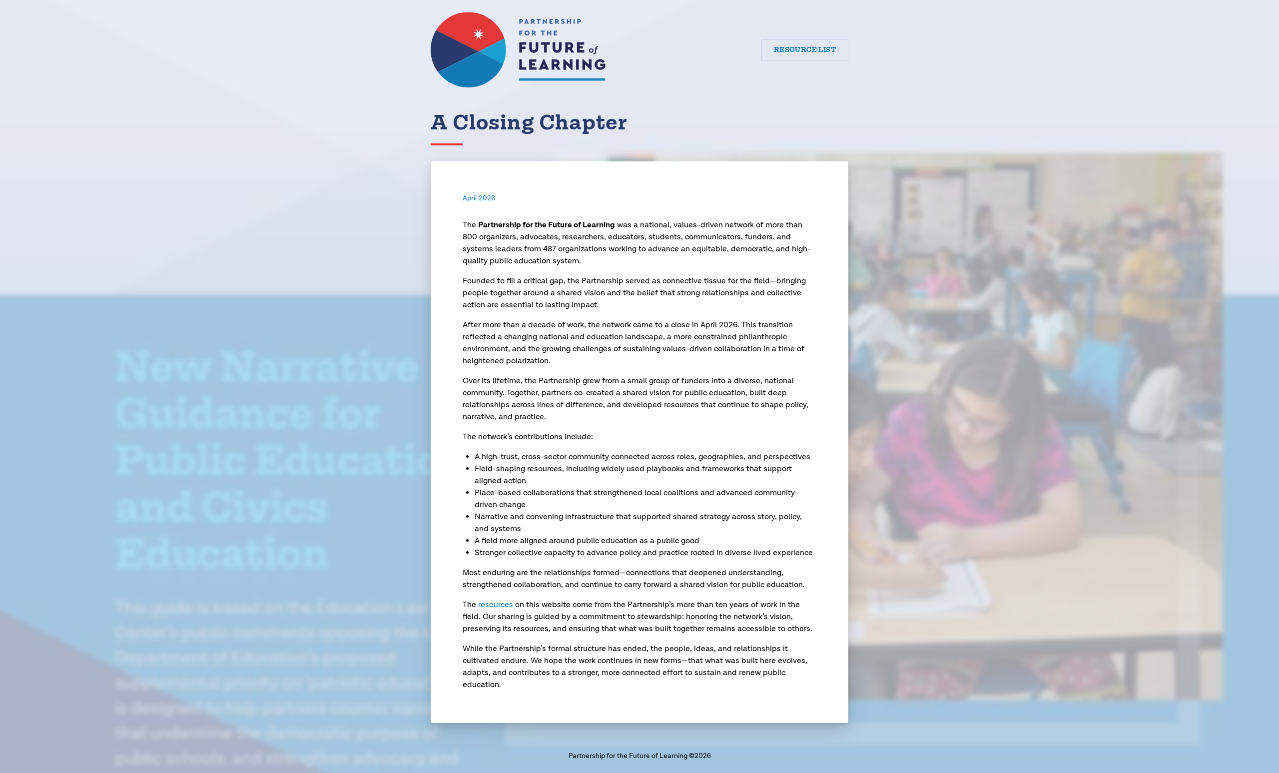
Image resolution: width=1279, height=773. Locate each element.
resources (495, 605)
